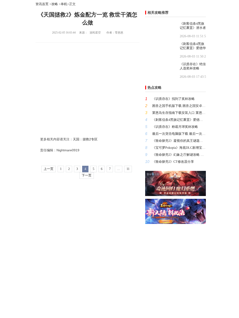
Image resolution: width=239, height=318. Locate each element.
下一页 (86, 175)
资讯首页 (42, 4)
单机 (64, 4)
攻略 (54, 4)
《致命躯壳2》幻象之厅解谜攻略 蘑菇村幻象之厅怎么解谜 (179, 154)
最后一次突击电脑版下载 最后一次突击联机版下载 (179, 133)
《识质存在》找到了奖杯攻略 (173, 99)
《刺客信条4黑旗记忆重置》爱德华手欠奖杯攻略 (179, 120)
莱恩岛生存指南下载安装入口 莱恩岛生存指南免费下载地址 (179, 113)
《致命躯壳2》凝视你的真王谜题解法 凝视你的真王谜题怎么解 (179, 140)
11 (128, 169)
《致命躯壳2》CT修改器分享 (173, 161)
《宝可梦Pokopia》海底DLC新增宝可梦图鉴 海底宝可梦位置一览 (179, 147)
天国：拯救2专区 (85, 139)
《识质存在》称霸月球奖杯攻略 (175, 127)
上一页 (48, 169)
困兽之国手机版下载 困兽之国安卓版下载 (179, 106)
